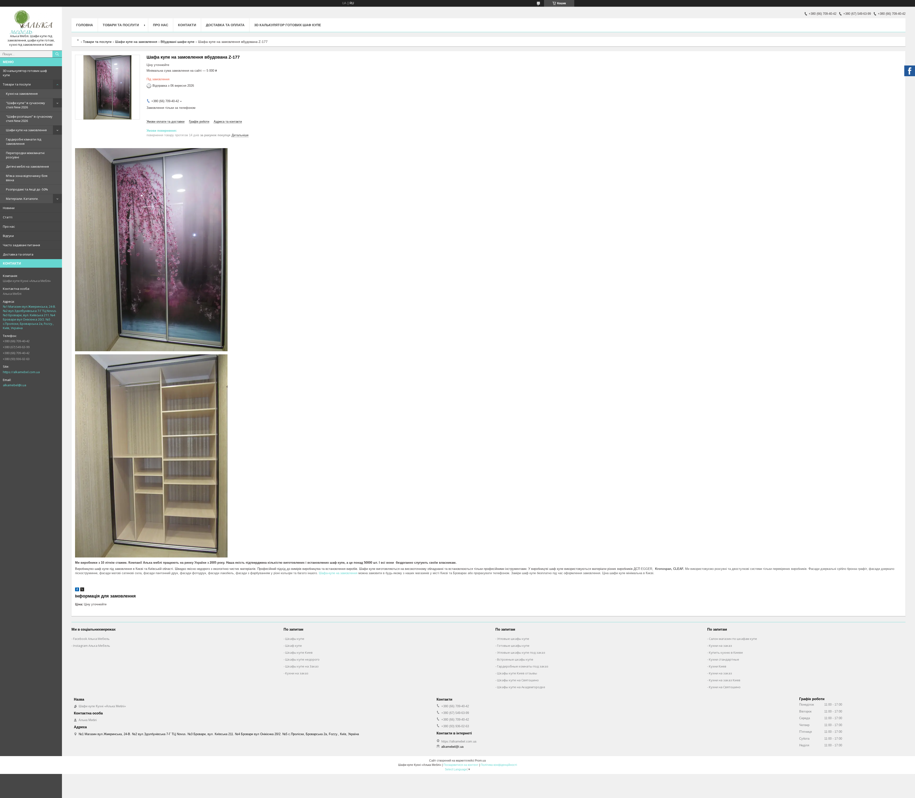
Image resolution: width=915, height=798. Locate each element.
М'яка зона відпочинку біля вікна (26, 178)
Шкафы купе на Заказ (302, 666)
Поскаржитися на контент (460, 765)
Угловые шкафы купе (513, 639)
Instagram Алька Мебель (91, 645)
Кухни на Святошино (725, 687)
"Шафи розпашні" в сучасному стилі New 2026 (29, 118)
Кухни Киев (717, 666)
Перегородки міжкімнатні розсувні (25, 155)
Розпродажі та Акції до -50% (27, 189)
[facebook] (77, 590)
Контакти (187, 25)
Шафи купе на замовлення (26, 130)
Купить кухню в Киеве (726, 652)
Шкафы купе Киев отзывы (517, 673)
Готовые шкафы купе (513, 645)
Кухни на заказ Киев (724, 680)
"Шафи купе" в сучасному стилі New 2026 (25, 105)
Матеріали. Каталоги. (22, 198)
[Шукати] (57, 54)
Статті (7, 217)
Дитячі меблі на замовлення (27, 166)
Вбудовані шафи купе (177, 42)
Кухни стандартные (724, 659)
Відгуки (8, 236)
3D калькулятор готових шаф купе (25, 73)
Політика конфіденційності (499, 765)
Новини (9, 208)
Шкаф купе (293, 645)
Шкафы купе (294, 639)
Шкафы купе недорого (302, 659)
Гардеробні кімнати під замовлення (23, 141)
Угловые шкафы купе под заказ (521, 652)
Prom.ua (480, 760)
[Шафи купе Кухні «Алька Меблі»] (31, 22)
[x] (82, 590)
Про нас (9, 226)
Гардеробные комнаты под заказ (522, 666)
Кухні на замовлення (22, 93)
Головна (84, 25)
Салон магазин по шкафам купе (733, 639)
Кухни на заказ (296, 673)
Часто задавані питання (21, 245)
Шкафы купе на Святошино (518, 680)
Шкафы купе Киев (299, 652)
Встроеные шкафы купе (515, 659)
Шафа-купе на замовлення (338, 573)
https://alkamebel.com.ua (21, 372)
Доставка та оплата (18, 254)
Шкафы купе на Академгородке (521, 687)
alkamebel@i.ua (14, 385)
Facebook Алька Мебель (91, 639)
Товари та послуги (17, 84)
